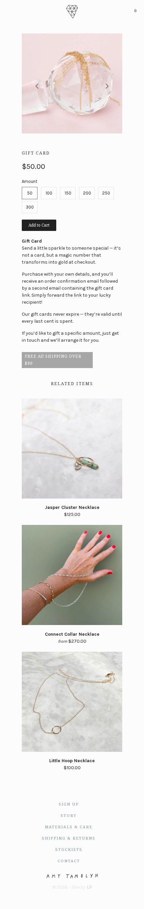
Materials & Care (68, 827)
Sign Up (69, 804)
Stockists (68, 850)
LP (89, 887)
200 (87, 193)
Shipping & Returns (68, 838)
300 (30, 207)
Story (69, 816)
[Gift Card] (72, 83)
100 (49, 193)
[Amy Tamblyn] (72, 10)
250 (106, 193)
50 (29, 193)
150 (68, 193)
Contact (69, 861)
